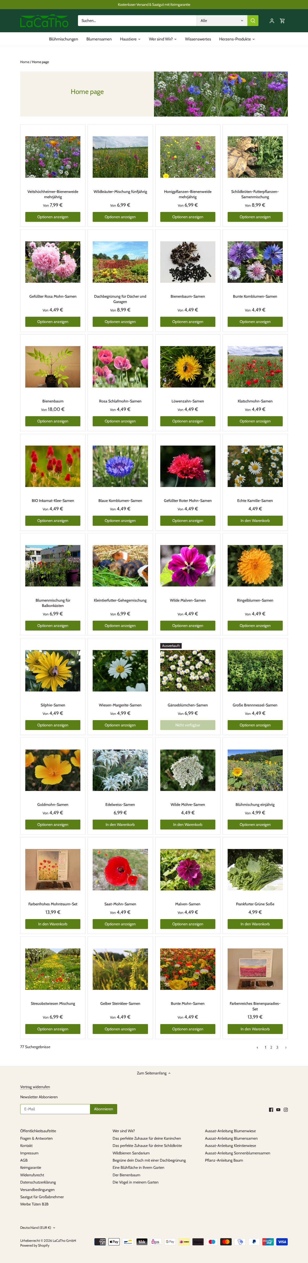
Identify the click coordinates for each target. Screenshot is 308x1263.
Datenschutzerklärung (38, 1182)
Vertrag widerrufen (35, 1087)
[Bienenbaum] (52, 367)
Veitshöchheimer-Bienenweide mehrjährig (52, 194)
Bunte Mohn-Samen (188, 1003)
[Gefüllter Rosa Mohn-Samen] (52, 261)
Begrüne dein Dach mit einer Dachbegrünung (149, 1160)
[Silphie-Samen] (52, 670)
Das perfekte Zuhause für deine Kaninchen (147, 1138)
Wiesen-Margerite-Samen (120, 705)
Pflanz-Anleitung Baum (224, 1160)
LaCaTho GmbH (64, 1240)
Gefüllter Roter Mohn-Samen (188, 500)
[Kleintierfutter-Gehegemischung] (120, 565)
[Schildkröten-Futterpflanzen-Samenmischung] (255, 157)
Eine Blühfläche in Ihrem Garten (138, 1167)
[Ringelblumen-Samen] (255, 565)
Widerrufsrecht (32, 1175)
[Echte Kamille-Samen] (255, 466)
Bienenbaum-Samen (188, 296)
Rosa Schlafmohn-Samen (120, 401)
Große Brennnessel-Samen (255, 705)
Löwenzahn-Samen (188, 401)
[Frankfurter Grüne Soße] (255, 869)
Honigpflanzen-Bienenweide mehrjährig (188, 194)
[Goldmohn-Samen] (52, 770)
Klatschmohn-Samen (255, 401)
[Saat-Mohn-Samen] (120, 869)
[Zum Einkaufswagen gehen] (282, 20)
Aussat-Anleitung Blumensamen (231, 1138)
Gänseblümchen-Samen (188, 705)
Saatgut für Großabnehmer (42, 1197)
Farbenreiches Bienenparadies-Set (255, 1006)
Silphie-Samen (53, 705)
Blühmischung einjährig (255, 804)
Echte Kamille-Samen (255, 500)
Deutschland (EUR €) (35, 1228)
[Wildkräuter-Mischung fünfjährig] (120, 157)
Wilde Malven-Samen (188, 600)
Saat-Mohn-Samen (120, 904)
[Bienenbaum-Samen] (187, 261)
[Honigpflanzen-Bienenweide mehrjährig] (187, 157)
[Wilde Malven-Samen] (187, 565)
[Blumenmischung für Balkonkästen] (52, 565)
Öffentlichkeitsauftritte (38, 1131)
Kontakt (26, 1145)
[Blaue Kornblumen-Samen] (120, 466)
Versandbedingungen (37, 1189)
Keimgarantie (30, 1167)
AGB (24, 1160)
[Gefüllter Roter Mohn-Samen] (187, 466)
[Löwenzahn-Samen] (187, 367)
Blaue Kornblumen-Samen (120, 500)
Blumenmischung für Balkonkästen (53, 603)
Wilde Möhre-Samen (188, 804)
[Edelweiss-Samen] (120, 770)
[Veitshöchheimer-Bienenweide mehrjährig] (52, 157)
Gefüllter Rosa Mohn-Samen (53, 296)
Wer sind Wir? (124, 1131)
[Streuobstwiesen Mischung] (52, 969)
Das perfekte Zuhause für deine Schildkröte (147, 1145)
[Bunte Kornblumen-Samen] (255, 261)
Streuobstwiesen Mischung (53, 1003)
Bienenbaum (53, 401)
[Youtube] (278, 1109)
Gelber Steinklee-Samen (120, 1003)
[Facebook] (271, 1109)
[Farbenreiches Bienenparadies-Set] (255, 969)
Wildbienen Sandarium (131, 1153)
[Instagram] (286, 1109)
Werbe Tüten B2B (34, 1204)
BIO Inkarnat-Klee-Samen (53, 500)
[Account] (272, 20)
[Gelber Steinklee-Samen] (120, 969)
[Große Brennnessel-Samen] (255, 670)
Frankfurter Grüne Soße (255, 904)
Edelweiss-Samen (120, 804)
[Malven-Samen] (187, 869)
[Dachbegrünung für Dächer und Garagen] (120, 261)
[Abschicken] (252, 20)
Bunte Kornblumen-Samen (255, 296)
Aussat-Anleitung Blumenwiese (230, 1131)
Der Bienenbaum (126, 1175)
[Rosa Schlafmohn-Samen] (120, 367)
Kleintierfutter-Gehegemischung (120, 600)
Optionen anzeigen (52, 217)
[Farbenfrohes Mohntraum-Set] (52, 869)
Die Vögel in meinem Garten (136, 1182)
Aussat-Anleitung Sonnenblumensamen (237, 1153)
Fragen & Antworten (36, 1138)
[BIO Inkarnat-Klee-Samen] (52, 466)
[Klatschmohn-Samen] (255, 367)
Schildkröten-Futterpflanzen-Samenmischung (255, 194)
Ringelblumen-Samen (255, 600)
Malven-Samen (187, 904)
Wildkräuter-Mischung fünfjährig (120, 191)
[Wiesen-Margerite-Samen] (120, 670)
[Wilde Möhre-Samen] (187, 770)
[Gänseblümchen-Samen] (187, 670)
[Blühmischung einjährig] (255, 770)
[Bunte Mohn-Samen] (187, 969)
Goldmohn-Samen (52, 804)
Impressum (29, 1153)
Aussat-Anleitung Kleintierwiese (230, 1145)
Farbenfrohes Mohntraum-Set (52, 904)
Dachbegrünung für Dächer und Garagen (120, 299)
